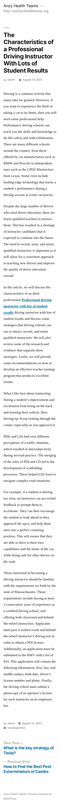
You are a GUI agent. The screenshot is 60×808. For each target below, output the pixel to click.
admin (11, 79)
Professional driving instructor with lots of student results (28, 306)
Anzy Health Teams (21, 5)
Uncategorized (16, 727)
